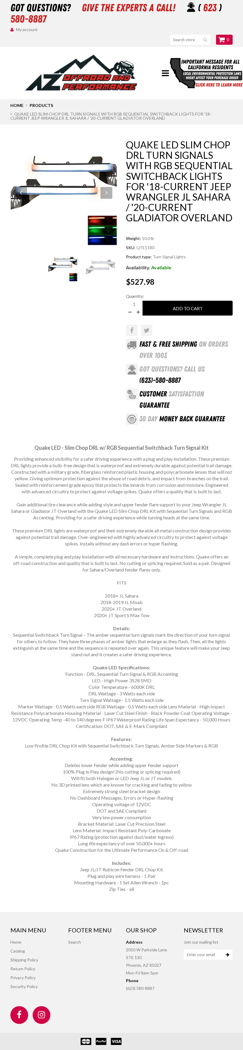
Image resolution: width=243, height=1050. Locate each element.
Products (41, 105)
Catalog (17, 950)
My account (27, 29)
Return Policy (22, 968)
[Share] (132, 330)
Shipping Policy (24, 959)
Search (74, 942)
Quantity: (135, 296)
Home (16, 105)
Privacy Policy (23, 977)
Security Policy (24, 986)
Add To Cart (188, 308)
